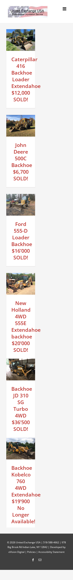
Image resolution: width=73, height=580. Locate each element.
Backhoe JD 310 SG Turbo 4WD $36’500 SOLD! (21, 408)
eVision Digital (17, 552)
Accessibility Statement (51, 552)
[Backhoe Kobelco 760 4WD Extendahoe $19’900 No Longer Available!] (20, 440)
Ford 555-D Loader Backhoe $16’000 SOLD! (21, 240)
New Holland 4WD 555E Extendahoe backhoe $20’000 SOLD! (26, 326)
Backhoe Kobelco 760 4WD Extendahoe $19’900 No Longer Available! (26, 494)
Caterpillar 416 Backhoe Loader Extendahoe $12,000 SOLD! (26, 79)
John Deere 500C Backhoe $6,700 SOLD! (21, 161)
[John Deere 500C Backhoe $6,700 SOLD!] (20, 117)
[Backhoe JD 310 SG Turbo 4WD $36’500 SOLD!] (20, 361)
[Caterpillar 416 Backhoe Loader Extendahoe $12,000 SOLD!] (20, 31)
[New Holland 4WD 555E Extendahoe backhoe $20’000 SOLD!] (20, 275)
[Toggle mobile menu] (65, 9)
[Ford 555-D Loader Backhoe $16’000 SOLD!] (20, 196)
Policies (31, 552)
